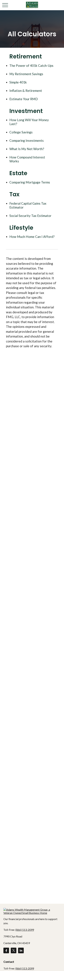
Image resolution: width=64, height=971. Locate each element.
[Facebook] (6, 950)
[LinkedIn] (21, 950)
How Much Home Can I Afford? (31, 237)
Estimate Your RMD (23, 99)
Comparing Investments (26, 140)
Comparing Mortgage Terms (29, 182)
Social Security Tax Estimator (30, 216)
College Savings (21, 132)
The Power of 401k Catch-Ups (31, 65)
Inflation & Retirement (25, 91)
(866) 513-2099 (24, 929)
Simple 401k (18, 82)
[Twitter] (13, 950)
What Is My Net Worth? (26, 149)
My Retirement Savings (26, 74)
